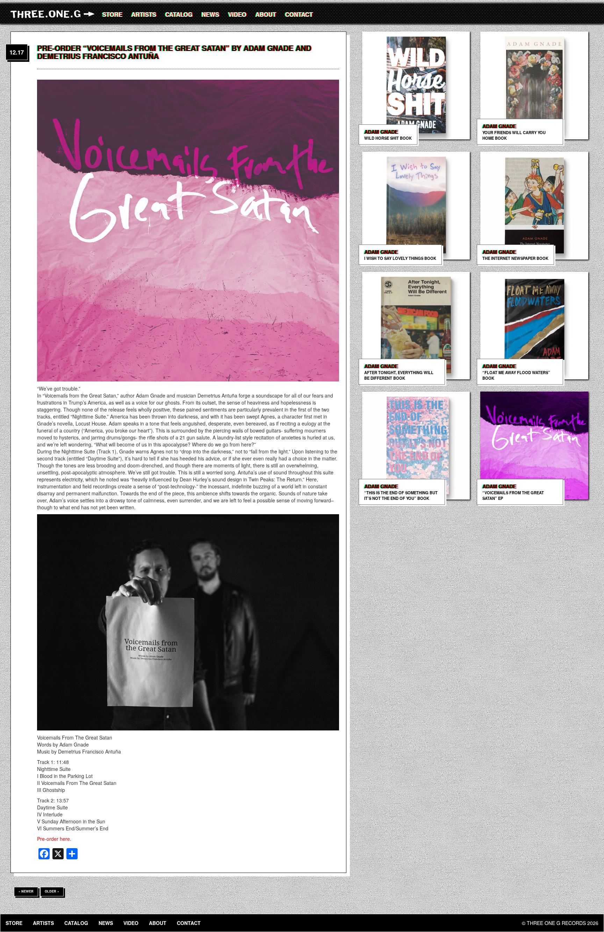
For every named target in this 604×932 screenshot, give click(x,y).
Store (112, 14)
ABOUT (266, 14)
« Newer (26, 891)
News (210, 14)
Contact (299, 14)
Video (237, 14)
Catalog (179, 14)
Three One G (54, 14)
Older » (52, 891)
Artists (143, 14)
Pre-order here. (54, 838)
